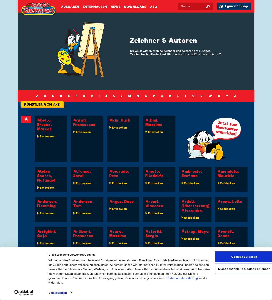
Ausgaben (70, 7)
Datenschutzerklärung (182, 278)
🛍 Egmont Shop (233, 6)
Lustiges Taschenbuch (38, 9)
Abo (153, 7)
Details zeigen (57, 292)
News (116, 7)
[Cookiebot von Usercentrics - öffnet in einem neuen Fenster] (24, 293)
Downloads (135, 7)
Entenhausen (95, 7)
